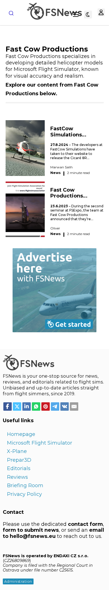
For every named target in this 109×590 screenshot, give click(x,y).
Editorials (18, 468)
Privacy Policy (24, 494)
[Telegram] (55, 406)
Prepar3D (19, 460)
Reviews (17, 477)
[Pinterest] (45, 406)
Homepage (21, 434)
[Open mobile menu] (76, 14)
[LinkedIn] (26, 406)
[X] (17, 406)
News (55, 173)
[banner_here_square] (54, 290)
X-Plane (17, 451)
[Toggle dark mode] (88, 14)
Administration (18, 581)
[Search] (11, 13)
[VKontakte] (64, 406)
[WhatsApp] (36, 406)
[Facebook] (7, 406)
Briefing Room (25, 485)
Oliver (55, 228)
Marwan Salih (61, 167)
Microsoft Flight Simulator (39, 443)
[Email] (74, 406)
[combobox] (11, 13)
